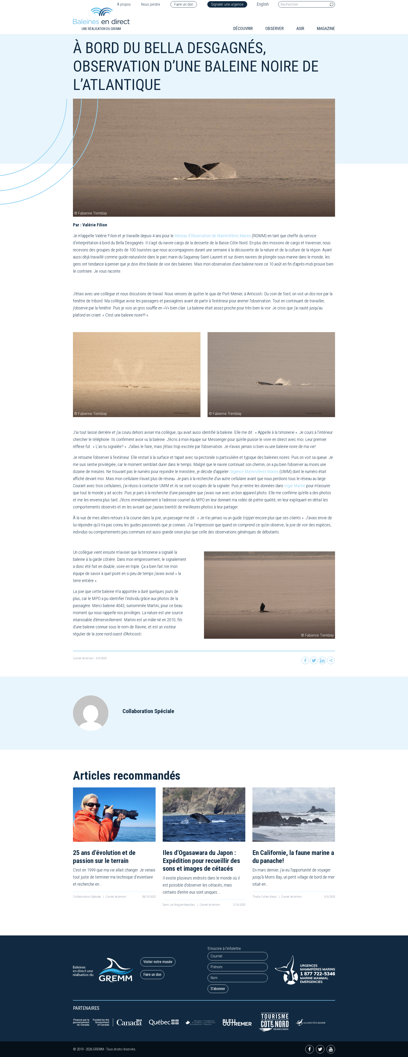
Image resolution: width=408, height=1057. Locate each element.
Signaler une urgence (227, 4)
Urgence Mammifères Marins (254, 471)
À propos (124, 4)
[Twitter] (314, 660)
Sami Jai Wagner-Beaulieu (179, 904)
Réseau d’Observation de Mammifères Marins (212, 235)
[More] (331, 660)
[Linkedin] (322, 660)
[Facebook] (305, 660)
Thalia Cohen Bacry (264, 896)
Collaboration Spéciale (87, 896)
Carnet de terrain (83, 658)
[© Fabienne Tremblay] (136, 374)
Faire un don (183, 4)
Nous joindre (150, 4)
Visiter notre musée (157, 962)
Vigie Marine (294, 485)
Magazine (326, 28)
